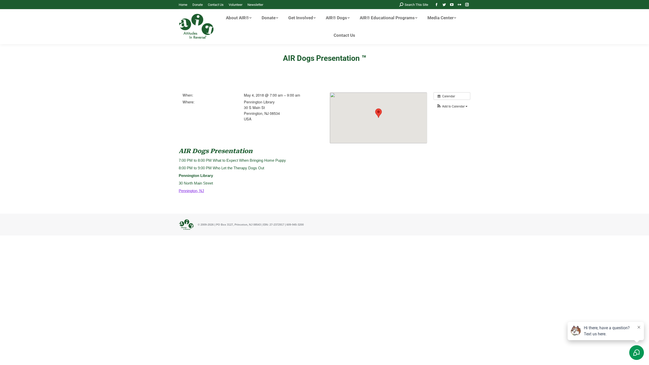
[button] (452, 106)
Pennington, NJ (191, 191)
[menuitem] (183, 4)
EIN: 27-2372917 (273, 224)
